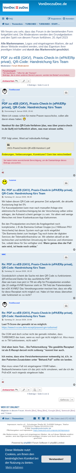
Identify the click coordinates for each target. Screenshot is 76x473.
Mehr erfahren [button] (14, 467)
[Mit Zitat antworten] (66, 92)
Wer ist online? (10, 407)
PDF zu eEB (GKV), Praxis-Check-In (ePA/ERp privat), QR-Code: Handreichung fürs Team (38, 60)
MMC (4, 254)
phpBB (27, 443)
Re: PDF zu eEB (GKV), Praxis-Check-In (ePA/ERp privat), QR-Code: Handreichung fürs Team (37, 192)
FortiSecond (14, 90)
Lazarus (12, 180)
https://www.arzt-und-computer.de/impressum (51, 430)
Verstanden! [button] (56, 459)
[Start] (16, 8)
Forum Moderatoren (20, 66)
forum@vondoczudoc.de (41, 428)
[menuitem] (9, 19)
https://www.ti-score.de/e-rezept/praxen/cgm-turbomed (29, 327)
